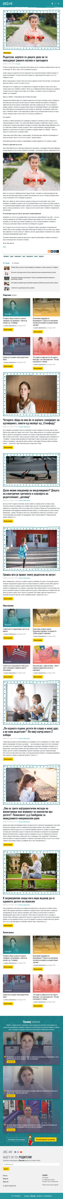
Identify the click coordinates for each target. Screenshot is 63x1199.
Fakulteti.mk (39, 1196)
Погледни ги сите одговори (16, 1139)
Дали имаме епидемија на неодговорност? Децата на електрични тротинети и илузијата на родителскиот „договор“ (45, 321)
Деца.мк (18, 64)
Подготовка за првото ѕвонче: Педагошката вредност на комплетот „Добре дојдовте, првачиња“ (45, 631)
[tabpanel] (31, 278)
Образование (8, 625)
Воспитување (7, 53)
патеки (35, 256)
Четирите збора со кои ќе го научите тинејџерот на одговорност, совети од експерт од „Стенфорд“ (15, 320)
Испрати (6, 1169)
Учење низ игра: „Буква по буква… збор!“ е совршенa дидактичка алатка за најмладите (46, 667)
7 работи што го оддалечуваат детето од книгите (16, 630)
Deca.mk (33, 1196)
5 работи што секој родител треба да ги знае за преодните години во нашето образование (15, 667)
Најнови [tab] (7, 263)
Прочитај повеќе (8, 330)
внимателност (18, 256)
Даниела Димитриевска (10, 326)
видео (11, 256)
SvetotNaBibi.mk (47, 1196)
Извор (4, 247)
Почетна (5, 1175)
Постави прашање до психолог (45, 1139)
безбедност (6, 256)
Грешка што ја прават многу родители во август (16, 358)
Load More (31, 1012)
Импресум (5, 1179)
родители (41, 256)
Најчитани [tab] (16, 263)
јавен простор (30, 256)
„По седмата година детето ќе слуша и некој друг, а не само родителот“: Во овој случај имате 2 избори (46, 359)
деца (24, 256)
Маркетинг (6, 1182)
